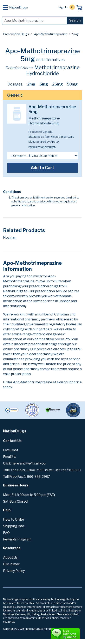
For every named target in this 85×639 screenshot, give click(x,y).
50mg (72, 84)
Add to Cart (42, 167)
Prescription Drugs (16, 34)
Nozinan (9, 237)
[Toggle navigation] (5, 7)
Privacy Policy (14, 571)
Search (75, 20)
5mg (43, 84)
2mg (31, 84)
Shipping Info (13, 526)
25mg (57, 84)
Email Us (9, 457)
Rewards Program (17, 539)
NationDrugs (18, 7)
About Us (10, 558)
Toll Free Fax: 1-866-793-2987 (26, 477)
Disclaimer (11, 564)
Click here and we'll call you (24, 463)
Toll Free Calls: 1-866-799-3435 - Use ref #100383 (42, 470)
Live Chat (10, 450)
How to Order (13, 519)
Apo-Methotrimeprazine (50, 34)
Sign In (62, 7)
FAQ (6, 533)
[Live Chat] (54, 631)
